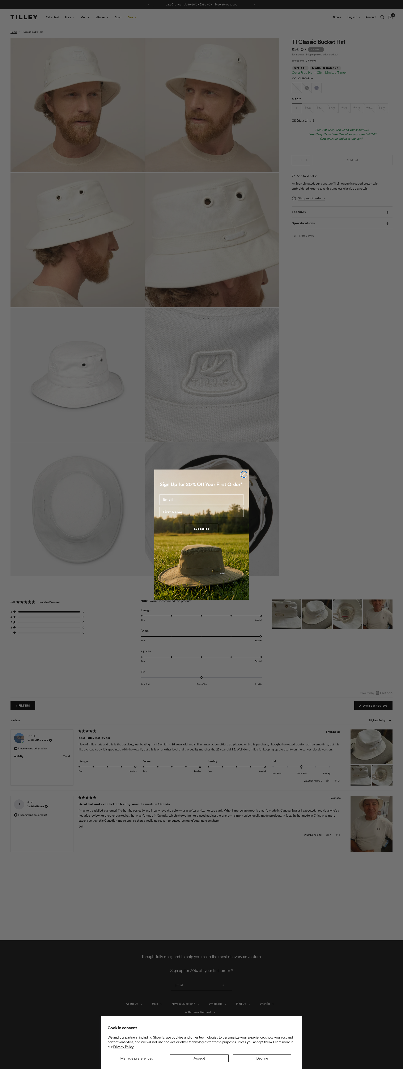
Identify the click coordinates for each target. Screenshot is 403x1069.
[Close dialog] (244, 474)
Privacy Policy (123, 1047)
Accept (199, 1058)
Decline (262, 1058)
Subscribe (201, 528)
